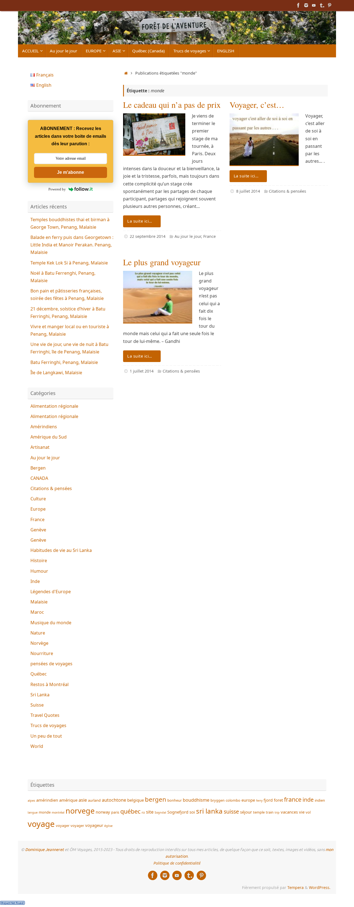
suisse (231, 811)
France (209, 236)
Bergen (38, 468)
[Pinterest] (329, 5)
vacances (289, 812)
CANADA (39, 478)
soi (192, 812)
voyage (41, 823)
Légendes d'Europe (50, 591)
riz (143, 812)
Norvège (39, 643)
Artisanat (40, 447)
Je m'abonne (70, 172)
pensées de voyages (51, 664)
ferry (259, 800)
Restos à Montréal (49, 684)
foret (278, 800)
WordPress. (319, 887)
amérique (68, 800)
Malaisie (39, 602)
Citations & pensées (287, 191)
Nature (37, 633)
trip (277, 812)
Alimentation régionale (54, 406)
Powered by (57, 189)
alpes (31, 800)
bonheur (174, 800)
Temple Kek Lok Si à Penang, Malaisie (69, 263)
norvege (80, 811)
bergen (155, 799)
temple (259, 812)
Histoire (38, 560)
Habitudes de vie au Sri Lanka (61, 550)
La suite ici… (139, 221)
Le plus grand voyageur (162, 261)
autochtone (114, 800)
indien (320, 800)
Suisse (37, 705)
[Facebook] (298, 5)
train (270, 812)
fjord (268, 800)
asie (83, 800)
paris (115, 812)
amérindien (47, 800)
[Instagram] (306, 5)
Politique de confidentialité (177, 863)
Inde (35, 581)
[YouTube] (314, 5)
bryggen (217, 800)
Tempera (295, 887)
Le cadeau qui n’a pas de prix (172, 104)
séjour (246, 812)
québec (130, 811)
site (149, 812)
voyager (62, 825)
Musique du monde (50, 623)
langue (33, 812)
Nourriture (41, 653)
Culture (38, 499)
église (108, 826)
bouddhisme (196, 800)
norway (103, 812)
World (36, 746)
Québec (38, 674)
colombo (233, 800)
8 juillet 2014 (248, 191)
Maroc (37, 612)
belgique (135, 800)
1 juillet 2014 (141, 371)
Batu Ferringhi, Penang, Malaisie (64, 362)
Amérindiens (43, 427)
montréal (58, 812)
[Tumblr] (322, 5)
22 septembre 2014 (147, 236)
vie (301, 812)
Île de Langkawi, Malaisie (56, 373)
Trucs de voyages (48, 725)
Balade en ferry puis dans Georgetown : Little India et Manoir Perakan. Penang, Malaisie (71, 244)
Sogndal (160, 812)
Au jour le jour (188, 236)
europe (248, 800)
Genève (38, 530)
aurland (94, 800)
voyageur (94, 825)
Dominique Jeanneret (44, 849)
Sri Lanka (40, 695)
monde (45, 812)
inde (308, 799)
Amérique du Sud (48, 437)
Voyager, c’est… (257, 104)
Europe (38, 509)
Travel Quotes (44, 715)
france (292, 799)
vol (308, 812)
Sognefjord (177, 812)
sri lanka (209, 811)
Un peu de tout (46, 736)
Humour (39, 571)
